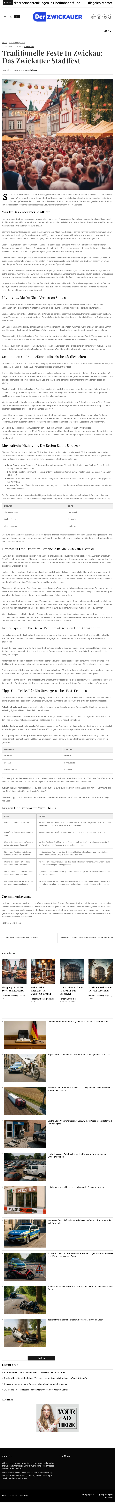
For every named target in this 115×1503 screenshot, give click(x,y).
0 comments (29, 47)
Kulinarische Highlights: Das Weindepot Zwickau (41, 990)
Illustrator (24, 1495)
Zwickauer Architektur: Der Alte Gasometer (100, 989)
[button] (5, 16)
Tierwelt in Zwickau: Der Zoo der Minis (20, 937)
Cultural (14, 1495)
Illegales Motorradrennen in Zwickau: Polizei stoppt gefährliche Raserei (35, 1384)
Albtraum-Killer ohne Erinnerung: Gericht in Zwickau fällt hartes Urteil (34, 1372)
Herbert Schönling (10, 996)
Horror (5, 1495)
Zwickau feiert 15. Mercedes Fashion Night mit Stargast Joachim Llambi (36, 1390)
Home (4, 43)
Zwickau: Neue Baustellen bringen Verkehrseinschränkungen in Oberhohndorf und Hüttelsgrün (45, 1378)
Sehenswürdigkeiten (17, 43)
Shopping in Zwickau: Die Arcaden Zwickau (13, 989)
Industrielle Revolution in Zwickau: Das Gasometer (71, 990)
